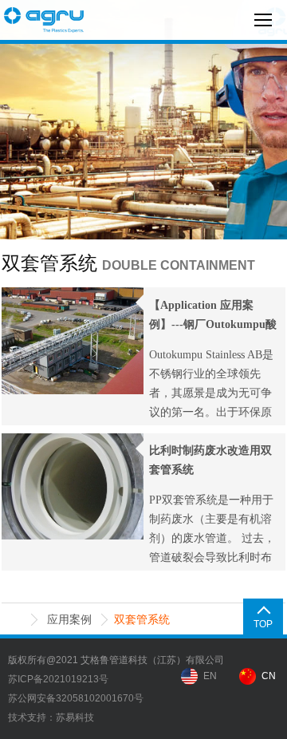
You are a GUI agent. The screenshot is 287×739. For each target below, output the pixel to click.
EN (210, 676)
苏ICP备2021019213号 (58, 679)
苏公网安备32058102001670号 (76, 698)
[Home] (16, 619)
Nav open (263, 20)
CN (268, 676)
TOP (263, 624)
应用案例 (69, 619)
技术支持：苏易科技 (51, 717)
